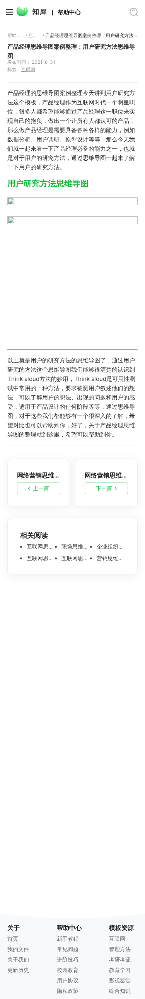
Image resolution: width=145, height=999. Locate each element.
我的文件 (18, 949)
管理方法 (120, 949)
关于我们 (18, 959)
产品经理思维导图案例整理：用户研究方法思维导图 (91, 35)
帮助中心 (69, 12)
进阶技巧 (67, 959)
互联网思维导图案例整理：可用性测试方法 (75, 558)
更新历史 (18, 970)
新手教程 (67, 938)
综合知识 (120, 990)
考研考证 (120, 959)
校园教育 (67, 970)
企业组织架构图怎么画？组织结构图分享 (110, 547)
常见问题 (67, 949)
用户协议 (67, 980)
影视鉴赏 (120, 980)
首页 (12, 938)
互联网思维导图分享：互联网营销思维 (40, 547)
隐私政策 (67, 990)
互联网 (34, 35)
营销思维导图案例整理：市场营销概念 (110, 558)
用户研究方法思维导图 (48, 183)
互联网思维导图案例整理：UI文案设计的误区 (40, 558)
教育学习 (120, 970)
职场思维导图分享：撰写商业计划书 (75, 547)
